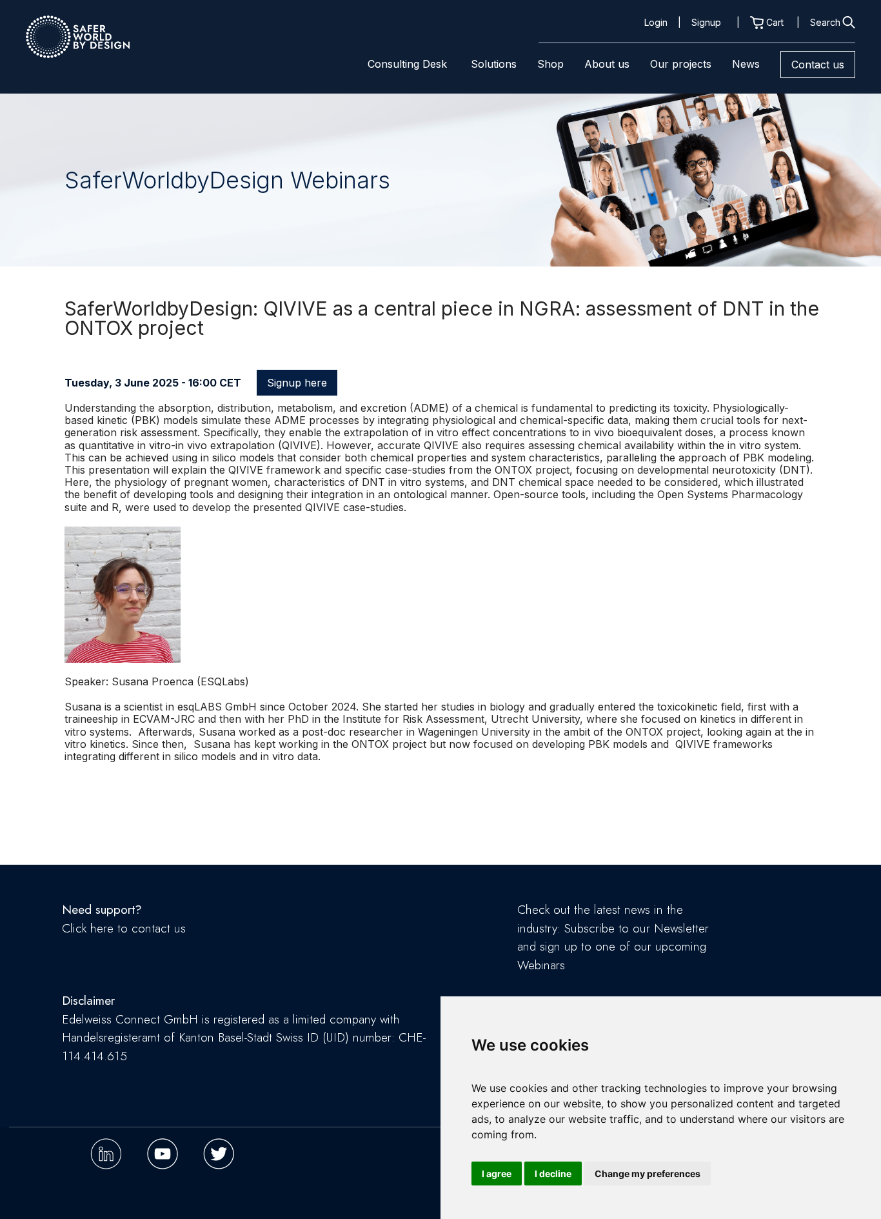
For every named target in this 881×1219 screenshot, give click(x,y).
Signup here (297, 382)
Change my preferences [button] (647, 1173)
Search (825, 22)
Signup (706, 22)
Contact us (817, 64)
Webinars (541, 965)
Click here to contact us (124, 928)
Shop (550, 63)
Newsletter (681, 928)
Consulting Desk (407, 63)
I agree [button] (496, 1173)
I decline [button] (553, 1173)
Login (656, 22)
